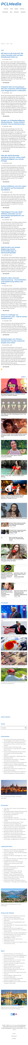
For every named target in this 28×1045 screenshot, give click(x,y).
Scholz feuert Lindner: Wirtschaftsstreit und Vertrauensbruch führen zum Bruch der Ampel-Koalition (15, 744)
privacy (14, 1029)
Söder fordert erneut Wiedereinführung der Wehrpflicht (14, 919)
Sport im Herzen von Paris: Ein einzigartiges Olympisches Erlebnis (14, 957)
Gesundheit (23, 12)
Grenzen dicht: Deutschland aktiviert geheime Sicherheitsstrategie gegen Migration (14, 835)
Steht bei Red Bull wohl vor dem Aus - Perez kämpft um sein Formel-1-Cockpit (14, 960)
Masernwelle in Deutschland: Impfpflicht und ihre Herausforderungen (14, 769)
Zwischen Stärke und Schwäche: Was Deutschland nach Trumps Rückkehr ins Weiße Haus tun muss (15, 748)
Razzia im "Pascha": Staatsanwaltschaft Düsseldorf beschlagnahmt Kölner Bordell (14, 874)
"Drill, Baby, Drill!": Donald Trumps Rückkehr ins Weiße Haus (14, 619)
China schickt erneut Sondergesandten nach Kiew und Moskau (14, 922)
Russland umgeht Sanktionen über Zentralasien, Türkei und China (15, 930)
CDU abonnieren (1, 369)
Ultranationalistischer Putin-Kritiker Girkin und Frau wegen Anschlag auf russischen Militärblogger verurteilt (15, 936)
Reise (11, 12)
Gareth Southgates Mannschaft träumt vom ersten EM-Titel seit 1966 (14, 970)
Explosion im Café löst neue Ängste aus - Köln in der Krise (15, 856)
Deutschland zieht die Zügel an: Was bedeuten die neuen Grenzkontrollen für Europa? (15, 829)
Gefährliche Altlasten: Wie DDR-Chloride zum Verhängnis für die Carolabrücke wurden (14, 832)
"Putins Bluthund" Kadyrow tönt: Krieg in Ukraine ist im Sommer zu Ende (15, 942)
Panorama (22, 8)
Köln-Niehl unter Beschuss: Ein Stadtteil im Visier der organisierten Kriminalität (15, 859)
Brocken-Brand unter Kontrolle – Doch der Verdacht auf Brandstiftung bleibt (14, 877)
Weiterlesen (6, 82)
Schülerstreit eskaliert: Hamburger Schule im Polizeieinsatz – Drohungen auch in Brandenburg (15, 881)
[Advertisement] (14, 28)
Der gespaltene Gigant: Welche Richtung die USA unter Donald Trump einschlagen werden (12, 635)
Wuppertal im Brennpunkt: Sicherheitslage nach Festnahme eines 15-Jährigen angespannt (15, 763)
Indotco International (13, 1025)
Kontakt (14, 1038)
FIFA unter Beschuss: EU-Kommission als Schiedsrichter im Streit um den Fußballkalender (15, 954)
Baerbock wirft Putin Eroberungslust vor (13, 928)
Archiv (14, 1033)
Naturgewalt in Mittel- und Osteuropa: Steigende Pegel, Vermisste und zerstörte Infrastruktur (15, 826)
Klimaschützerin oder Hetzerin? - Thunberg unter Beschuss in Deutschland (14, 760)
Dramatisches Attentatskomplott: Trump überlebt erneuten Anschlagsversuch (13, 682)
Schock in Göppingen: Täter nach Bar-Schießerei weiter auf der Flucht (15, 766)
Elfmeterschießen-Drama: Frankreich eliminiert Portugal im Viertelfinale (15, 982)
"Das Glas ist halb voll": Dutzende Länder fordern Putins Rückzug (15, 925)
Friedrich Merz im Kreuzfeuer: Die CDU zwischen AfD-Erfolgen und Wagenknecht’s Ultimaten (15, 838)
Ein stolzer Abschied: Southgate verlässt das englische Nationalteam (14, 963)
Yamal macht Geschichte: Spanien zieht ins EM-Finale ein (15, 973)
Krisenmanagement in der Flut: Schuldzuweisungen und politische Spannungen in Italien (13, 666)
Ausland (16, 8)
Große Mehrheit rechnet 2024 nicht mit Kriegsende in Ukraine (13, 939)
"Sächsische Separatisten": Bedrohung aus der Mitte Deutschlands (15, 757)
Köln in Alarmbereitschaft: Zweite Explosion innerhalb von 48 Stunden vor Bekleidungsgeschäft (14, 868)
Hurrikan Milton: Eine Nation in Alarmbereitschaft (12, 651)
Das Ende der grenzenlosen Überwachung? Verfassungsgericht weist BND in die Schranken (15, 740)
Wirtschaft (16, 12)
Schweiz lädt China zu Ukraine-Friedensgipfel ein (15, 932)
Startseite (6, 8)
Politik (11, 8)
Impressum (14, 1036)
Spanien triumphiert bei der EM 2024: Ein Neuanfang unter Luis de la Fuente (13, 966)
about (25, 1028)
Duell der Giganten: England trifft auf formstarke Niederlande (12, 976)
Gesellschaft (5, 12)
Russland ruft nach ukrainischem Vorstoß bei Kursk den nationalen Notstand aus (14, 916)
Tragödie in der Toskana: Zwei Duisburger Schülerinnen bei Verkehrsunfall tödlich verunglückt (13, 863)
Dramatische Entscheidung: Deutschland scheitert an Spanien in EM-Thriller (13, 979)
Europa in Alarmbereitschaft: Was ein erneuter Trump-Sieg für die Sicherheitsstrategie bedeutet (15, 753)
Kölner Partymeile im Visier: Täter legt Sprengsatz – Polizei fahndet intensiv (13, 871)
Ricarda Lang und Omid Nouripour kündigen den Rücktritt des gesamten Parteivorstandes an (15, 772)
